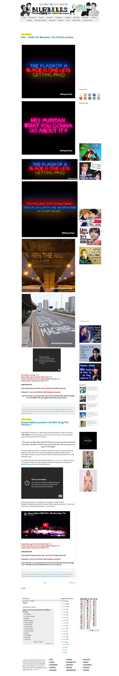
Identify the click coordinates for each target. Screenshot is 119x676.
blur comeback (45, 409)
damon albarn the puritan (49, 576)
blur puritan (50, 411)
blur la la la (54, 574)
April (64, 647)
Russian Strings (28, 620)
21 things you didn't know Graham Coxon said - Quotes (91, 423)
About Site (69, 659)
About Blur (49, 17)
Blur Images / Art (71, 662)
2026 (64, 642)
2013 (64, 606)
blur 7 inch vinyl (36, 409)
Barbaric (26, 618)
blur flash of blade (53, 409)
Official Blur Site (71, 670)
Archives (51, 662)
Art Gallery (68, 17)
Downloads (85, 17)
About (67, 20)
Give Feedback (87, 665)
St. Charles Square (29, 616)
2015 (64, 612)
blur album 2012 (36, 574)
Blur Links (76, 17)
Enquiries (86, 662)
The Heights (27, 635)
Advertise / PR (76, 20)
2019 (64, 623)
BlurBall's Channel (26, 464)
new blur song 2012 (65, 576)
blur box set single (45, 574)
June (64, 652)
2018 (64, 620)
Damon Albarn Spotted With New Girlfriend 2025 (92, 406)
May (64, 650)
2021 (64, 628)
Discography (58, 17)
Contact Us (94, 17)
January (65, 644)
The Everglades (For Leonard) (28, 623)
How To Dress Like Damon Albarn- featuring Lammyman (92, 415)
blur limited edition (64, 409)
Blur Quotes (52, 20)
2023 (64, 634)
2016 (64, 615)
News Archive (32, 17)
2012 (64, 604)
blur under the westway (36, 576)
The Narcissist (28, 626)
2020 (64, 625)
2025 (64, 639)
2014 (64, 609)
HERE (37, 375)
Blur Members (53, 665)
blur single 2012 (58, 411)
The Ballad (27, 614)
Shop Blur (29, 20)
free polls (52, 643)
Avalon (26, 633)
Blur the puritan (66, 411)
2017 (64, 617)
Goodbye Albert (28, 629)
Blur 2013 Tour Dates (40, 20)
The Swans (27, 639)
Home (24, 17)
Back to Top (86, 659)
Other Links (69, 665)
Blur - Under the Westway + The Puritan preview (47, 37)
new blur (58, 576)
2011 (64, 601)
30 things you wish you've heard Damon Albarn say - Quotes (91, 398)
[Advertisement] (54, 28)
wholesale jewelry (84, 321)
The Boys (41, 17)
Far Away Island (29, 631)
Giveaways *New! (87, 20)
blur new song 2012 (41, 411)
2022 (64, 631)
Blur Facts (60, 20)
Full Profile (36, 669)
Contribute (86, 670)
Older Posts (72, 582)
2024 (64, 636)
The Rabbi (27, 637)
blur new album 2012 (30, 411)
